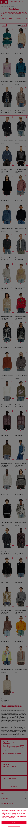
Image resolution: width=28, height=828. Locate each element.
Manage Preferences (16, 816)
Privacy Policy (5, 817)
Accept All (14, 822)
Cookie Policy (13, 817)
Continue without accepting (14, 826)
